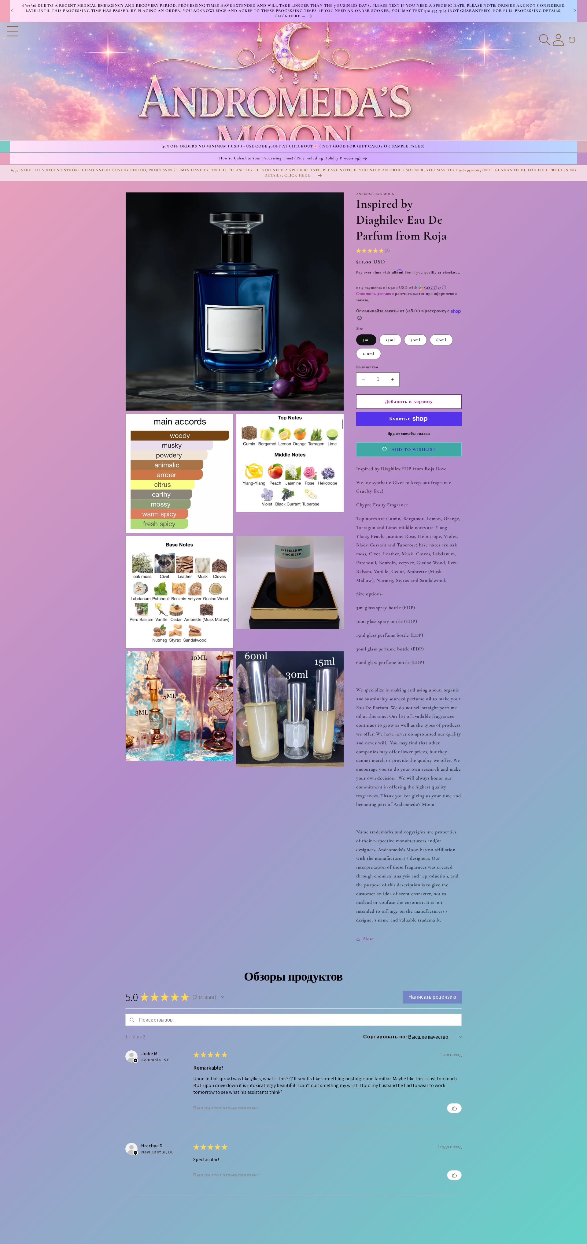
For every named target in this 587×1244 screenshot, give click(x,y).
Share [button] (368, 938)
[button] (13, 81)
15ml (390, 339)
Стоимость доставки (375, 294)
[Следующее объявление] (575, 11)
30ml (415, 339)
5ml (366, 339)
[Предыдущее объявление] (12, 11)
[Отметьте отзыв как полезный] (454, 1108)
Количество (367, 367)
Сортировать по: (385, 1037)
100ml (369, 353)
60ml (441, 339)
